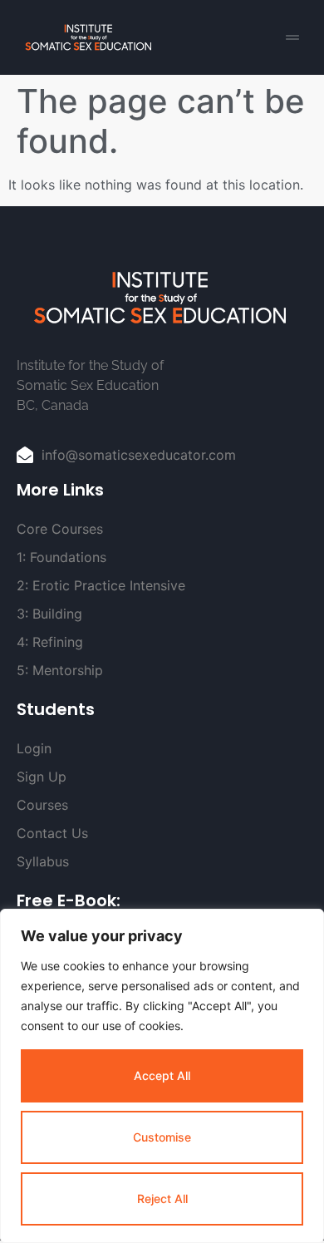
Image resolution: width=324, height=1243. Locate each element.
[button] (292, 37)
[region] (162, 1076)
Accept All (162, 1075)
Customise (162, 1137)
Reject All (162, 1198)
